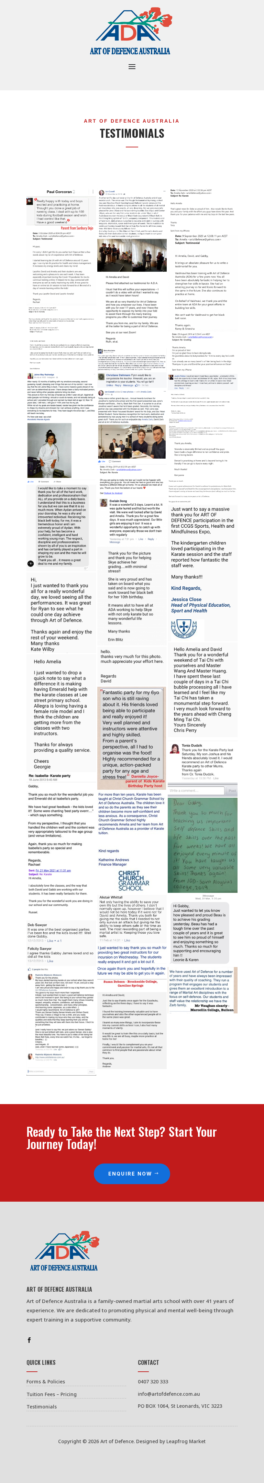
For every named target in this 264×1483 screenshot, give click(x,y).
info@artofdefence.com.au (169, 1394)
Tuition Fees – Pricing (51, 1394)
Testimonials (41, 1406)
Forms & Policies (45, 1381)
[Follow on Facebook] (29, 1340)
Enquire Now (130, 1174)
